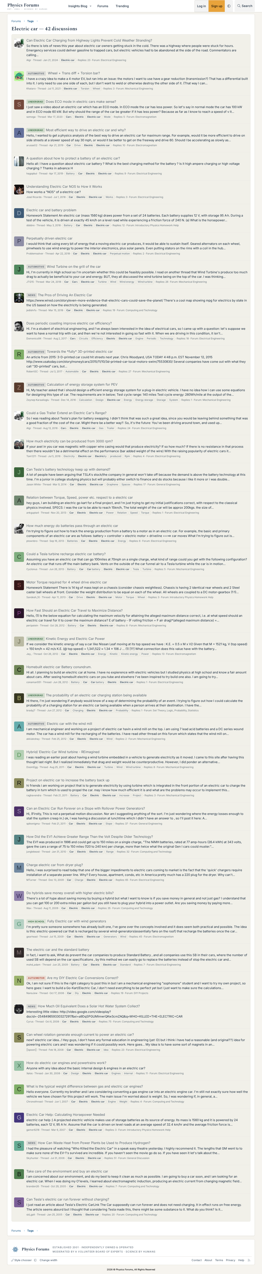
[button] (91, 6)
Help (241, 1260)
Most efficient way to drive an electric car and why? (77, 130)
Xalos (29, 1073)
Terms (219, 1260)
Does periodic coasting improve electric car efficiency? (69, 323)
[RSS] (249, 1260)
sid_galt (30, 1214)
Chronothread (34, 1101)
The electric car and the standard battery (57, 950)
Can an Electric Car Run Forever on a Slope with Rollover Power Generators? (85, 808)
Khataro (31, 88)
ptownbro (31, 540)
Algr (28, 60)
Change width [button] (48, 1260)
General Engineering (168, 484)
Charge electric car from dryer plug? (54, 865)
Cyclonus (31, 569)
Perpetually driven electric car (49, 238)
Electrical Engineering (113, 60)
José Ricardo (34, 197)
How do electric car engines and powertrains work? (66, 1063)
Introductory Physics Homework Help (157, 225)
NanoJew (31, 993)
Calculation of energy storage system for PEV (72, 384)
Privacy (230, 1260)
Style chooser (23, 1260)
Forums (102, 6)
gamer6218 (32, 1129)
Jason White (33, 484)
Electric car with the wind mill (60, 724)
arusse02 (31, 145)
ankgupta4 (32, 512)
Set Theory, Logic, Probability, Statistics (176, 710)
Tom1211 (31, 456)
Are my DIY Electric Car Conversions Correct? (73, 978)
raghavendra (33, 795)
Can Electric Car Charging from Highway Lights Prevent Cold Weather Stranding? (89, 40)
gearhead (31, 936)
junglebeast (33, 851)
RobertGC (32, 371)
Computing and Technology (141, 310)
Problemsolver (34, 253)
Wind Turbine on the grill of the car (64, 266)
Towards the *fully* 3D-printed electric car (70, 351)
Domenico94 (33, 338)
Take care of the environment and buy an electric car (67, 1171)
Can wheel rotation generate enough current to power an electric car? (80, 1034)
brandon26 (32, 1186)
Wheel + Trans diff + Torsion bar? (64, 73)
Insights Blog (77, 6)
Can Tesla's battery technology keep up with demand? (68, 469)
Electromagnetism (146, 116)
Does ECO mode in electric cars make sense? (72, 101)
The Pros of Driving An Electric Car (60, 295)
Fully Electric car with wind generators (67, 921)
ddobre (30, 225)
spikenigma (33, 823)
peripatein (32, 625)
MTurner (31, 879)
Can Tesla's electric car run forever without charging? (67, 1199)
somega (31, 116)
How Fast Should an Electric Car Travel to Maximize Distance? (74, 610)
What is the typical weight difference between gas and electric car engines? (84, 1086)
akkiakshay (33, 738)
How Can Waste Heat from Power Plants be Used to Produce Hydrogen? (89, 1143)
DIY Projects (141, 993)
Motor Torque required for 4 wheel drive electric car (66, 582)
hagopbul (31, 173)
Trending (122, 6)
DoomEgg (32, 767)
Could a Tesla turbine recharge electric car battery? (66, 554)
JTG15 (30, 281)
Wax (29, 908)
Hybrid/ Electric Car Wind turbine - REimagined (62, 752)
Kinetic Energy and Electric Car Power (66, 639)
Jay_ (29, 653)
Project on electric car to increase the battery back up (68, 780)
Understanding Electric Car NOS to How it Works (64, 186)
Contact (197, 1260)
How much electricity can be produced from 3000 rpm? (69, 441)
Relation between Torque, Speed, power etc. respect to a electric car (79, 497)
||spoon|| (31, 1049)
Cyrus (29, 1021)
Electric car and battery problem (51, 210)
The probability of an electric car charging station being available (87, 695)
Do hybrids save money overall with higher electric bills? (70, 893)
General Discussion (138, 1158)
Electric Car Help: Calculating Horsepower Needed (65, 1114)
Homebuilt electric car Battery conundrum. (59, 667)
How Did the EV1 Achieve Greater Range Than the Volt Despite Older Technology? (89, 837)
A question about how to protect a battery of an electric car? (73, 158)
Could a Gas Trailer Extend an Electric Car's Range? (66, 413)
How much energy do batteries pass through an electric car (72, 526)
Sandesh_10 (33, 597)
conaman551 (33, 682)
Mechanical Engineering (139, 88)
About (208, 1260)
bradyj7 (30, 710)
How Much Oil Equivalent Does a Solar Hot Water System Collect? (84, 1006)
